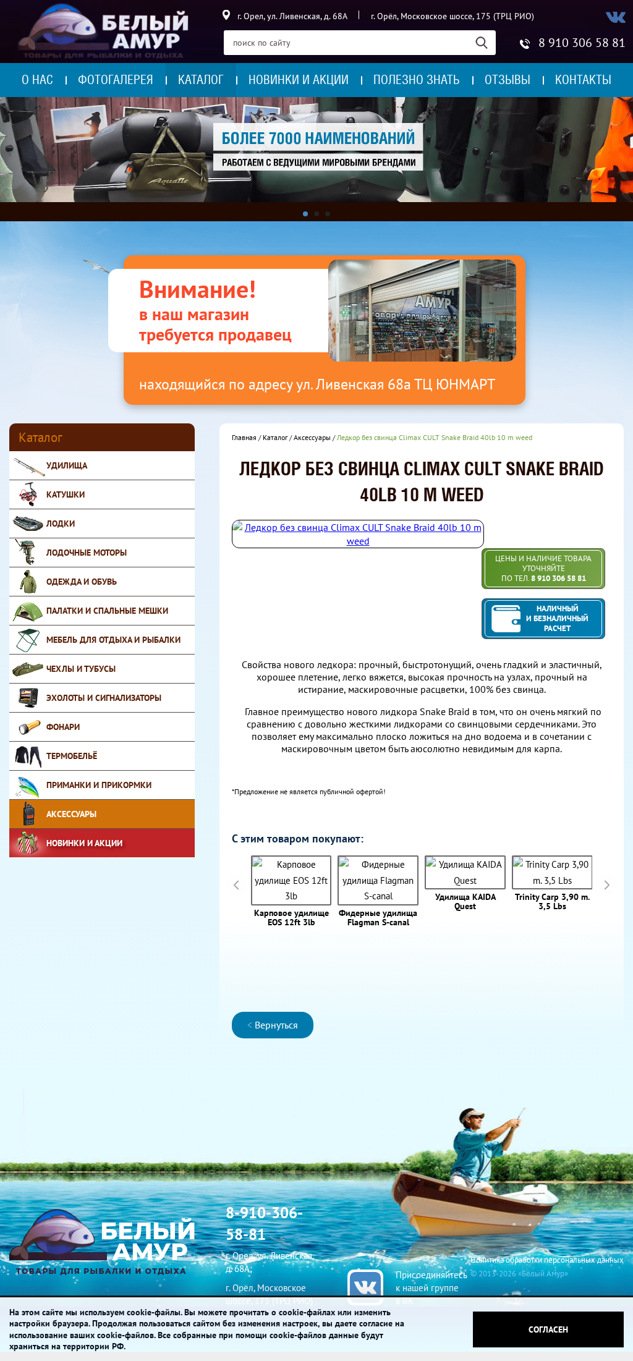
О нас (37, 79)
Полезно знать (416, 79)
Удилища (66, 465)
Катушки (65, 494)
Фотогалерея (115, 79)
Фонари (63, 726)
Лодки (60, 523)
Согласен (548, 1329)
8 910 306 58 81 (582, 42)
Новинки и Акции (84, 843)
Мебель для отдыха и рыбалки (113, 639)
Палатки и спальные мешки (107, 610)
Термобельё (71, 755)
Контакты (583, 79)
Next (607, 885)
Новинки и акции (299, 79)
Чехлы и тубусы (81, 668)
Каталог (201, 79)
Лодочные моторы (86, 552)
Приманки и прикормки (98, 785)
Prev (236, 885)
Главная (244, 437)
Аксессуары (71, 814)
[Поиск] (485, 42)
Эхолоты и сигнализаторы (103, 697)
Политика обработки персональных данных (547, 1260)
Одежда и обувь (81, 581)
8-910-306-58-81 (264, 1223)
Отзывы (507, 79)
